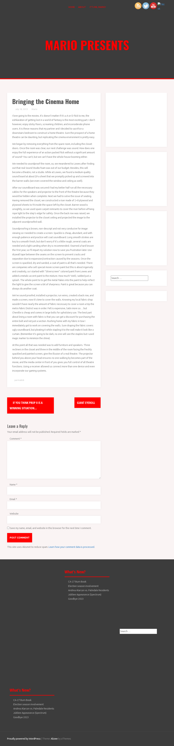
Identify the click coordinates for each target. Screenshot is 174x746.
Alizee (54, 738)
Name (13, 484)
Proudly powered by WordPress (24, 738)
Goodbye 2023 (21, 717)
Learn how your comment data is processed (71, 547)
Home (71, 7)
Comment (16, 438)
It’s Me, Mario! (98, 7)
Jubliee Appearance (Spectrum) (29, 712)
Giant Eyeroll (86, 403)
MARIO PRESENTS (87, 45)
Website (14, 513)
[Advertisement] (132, 119)
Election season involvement (28, 704)
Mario (34, 109)
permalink (19, 380)
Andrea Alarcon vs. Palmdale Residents (33, 708)
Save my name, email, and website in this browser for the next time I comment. (50, 528)
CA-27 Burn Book (22, 700)
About (82, 7)
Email (13, 499)
